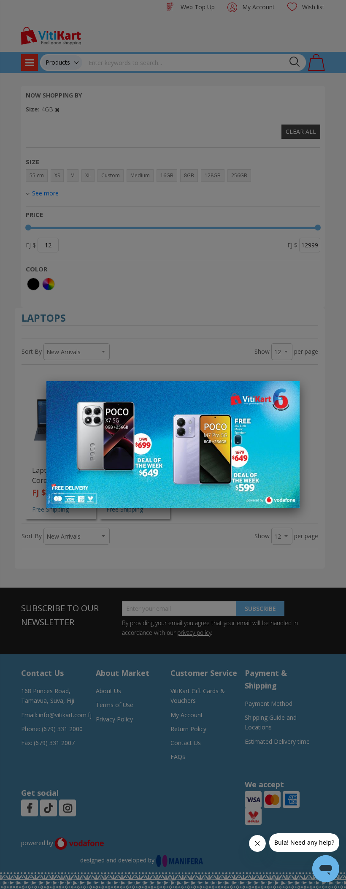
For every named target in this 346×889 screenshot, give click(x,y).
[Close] (287, 392)
